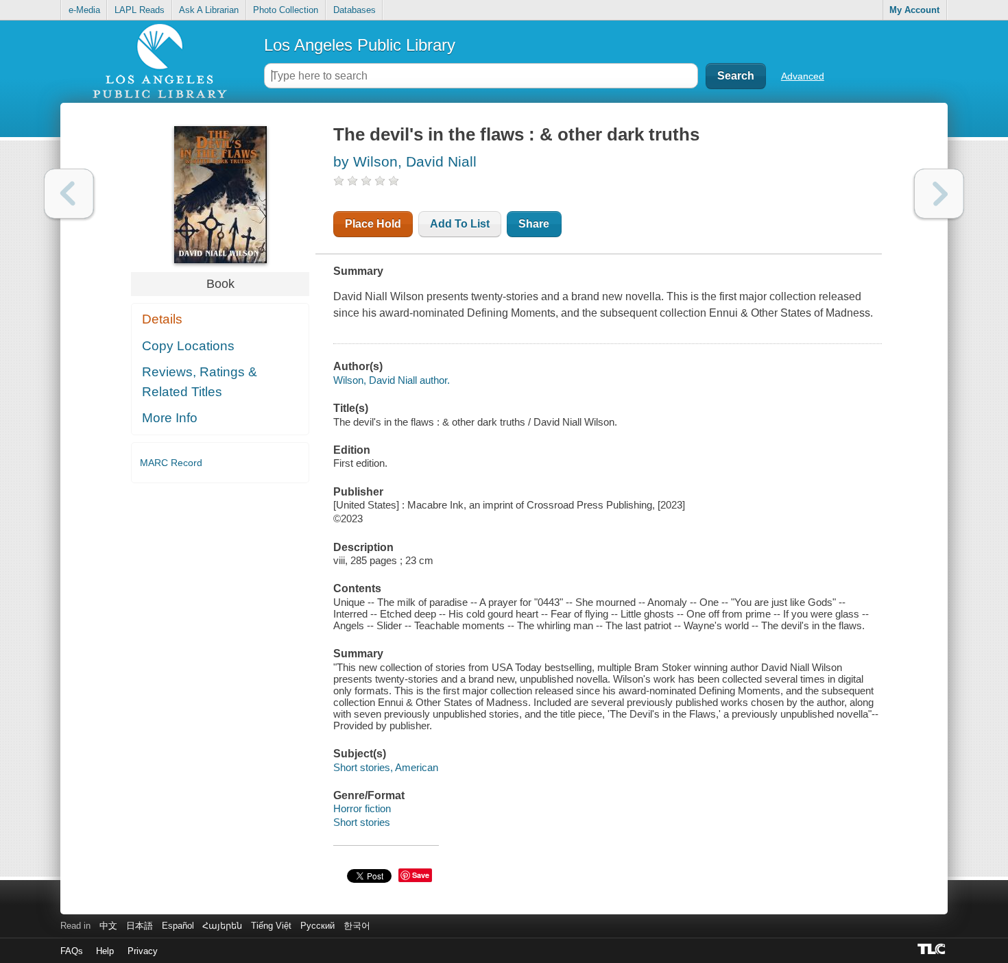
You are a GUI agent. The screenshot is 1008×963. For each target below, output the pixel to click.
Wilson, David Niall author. (391, 380)
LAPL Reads (140, 10)
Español (178, 926)
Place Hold (373, 224)
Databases (354, 10)
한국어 (357, 926)
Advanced (802, 76)
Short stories (361, 822)
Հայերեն (222, 926)
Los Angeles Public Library (359, 45)
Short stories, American (385, 767)
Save (420, 875)
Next (939, 194)
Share (533, 224)
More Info (169, 418)
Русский (317, 926)
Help (105, 951)
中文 (108, 926)
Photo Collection (285, 10)
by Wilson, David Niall (405, 161)
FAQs (71, 951)
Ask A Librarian (209, 10)
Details (162, 319)
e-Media (84, 10)
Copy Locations (188, 346)
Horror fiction (362, 808)
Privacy (143, 951)
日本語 (139, 926)
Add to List (460, 224)
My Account (914, 10)
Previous (69, 194)
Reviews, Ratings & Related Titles (199, 382)
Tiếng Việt (271, 926)
